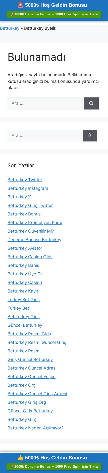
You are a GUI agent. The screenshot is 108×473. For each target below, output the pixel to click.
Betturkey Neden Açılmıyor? (36, 427)
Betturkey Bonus (24, 213)
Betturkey (9, 28)
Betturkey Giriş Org (27, 402)
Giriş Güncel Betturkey (30, 359)
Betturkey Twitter (25, 179)
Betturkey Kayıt (23, 291)
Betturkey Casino (25, 282)
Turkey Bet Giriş (24, 299)
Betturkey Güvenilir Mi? (31, 231)
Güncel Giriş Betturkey (30, 410)
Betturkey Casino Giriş (30, 256)
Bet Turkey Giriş (24, 316)
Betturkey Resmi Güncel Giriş (37, 342)
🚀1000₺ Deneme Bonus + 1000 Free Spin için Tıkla (54, 14)
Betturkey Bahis (23, 265)
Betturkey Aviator (25, 248)
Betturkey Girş (22, 419)
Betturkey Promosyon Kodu (35, 222)
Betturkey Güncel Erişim (32, 376)
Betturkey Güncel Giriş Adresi (37, 393)
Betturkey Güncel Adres (32, 368)
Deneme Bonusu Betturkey (34, 239)
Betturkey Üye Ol (25, 273)
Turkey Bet (18, 308)
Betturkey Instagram (28, 188)
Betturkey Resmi (24, 350)
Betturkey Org (21, 385)
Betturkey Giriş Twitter (30, 205)
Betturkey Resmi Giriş (29, 333)
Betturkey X (19, 196)
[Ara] (91, 103)
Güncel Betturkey (25, 325)
